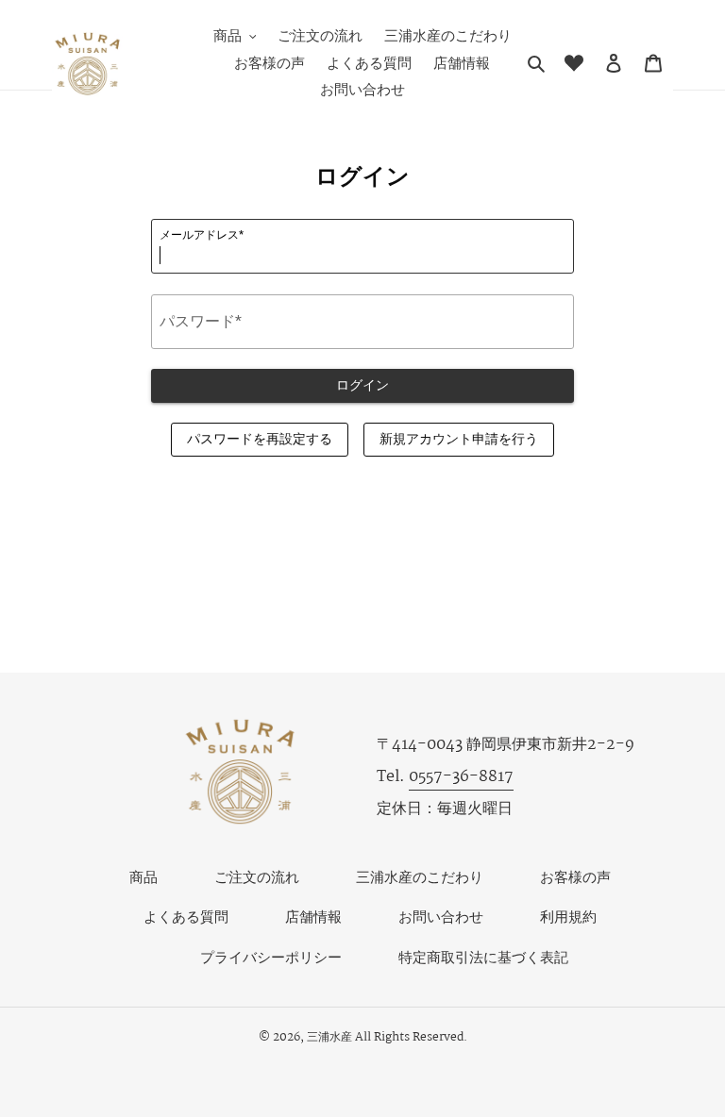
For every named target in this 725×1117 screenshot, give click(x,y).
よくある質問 (185, 917)
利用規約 (568, 917)
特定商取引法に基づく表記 (483, 958)
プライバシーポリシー (271, 958)
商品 (143, 878)
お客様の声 (575, 878)
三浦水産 (329, 1037)
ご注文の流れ (256, 878)
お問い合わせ (440, 917)
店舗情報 (313, 917)
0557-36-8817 (461, 777)
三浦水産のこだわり (419, 878)
